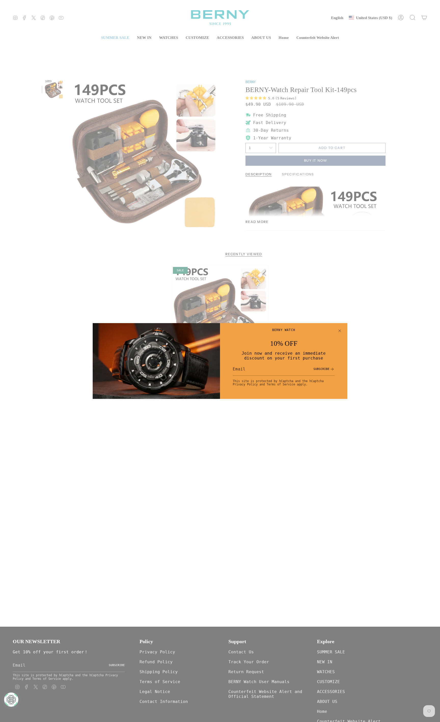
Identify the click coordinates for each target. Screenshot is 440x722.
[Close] (339, 330)
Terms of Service (281, 384)
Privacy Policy (245, 384)
